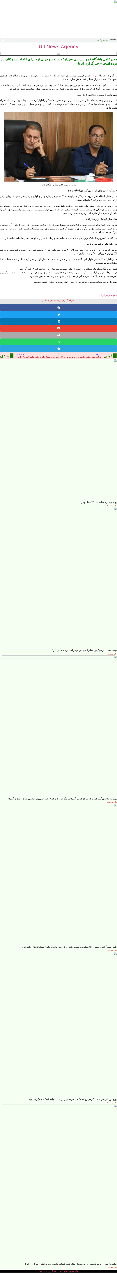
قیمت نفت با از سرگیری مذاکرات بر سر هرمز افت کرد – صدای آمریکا (84, 650)
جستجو (113, 39)
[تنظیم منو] (58, 53)
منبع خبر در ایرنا (109, 295)
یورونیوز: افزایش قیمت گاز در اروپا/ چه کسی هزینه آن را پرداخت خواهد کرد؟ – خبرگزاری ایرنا (72, 1099)
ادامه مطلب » (112, 506)
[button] (58, 307)
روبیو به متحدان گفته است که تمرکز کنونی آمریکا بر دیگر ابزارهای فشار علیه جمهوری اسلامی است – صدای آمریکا (62, 798)
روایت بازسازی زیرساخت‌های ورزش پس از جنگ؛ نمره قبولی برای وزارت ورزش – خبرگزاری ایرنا (71, 1264)
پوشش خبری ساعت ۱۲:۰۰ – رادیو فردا (98, 502)
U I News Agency (58, 46)
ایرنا (95, 75)
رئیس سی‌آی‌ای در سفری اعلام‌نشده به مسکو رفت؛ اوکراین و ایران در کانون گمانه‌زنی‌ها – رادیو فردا (69, 946)
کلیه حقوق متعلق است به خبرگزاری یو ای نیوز (58, 1271)
